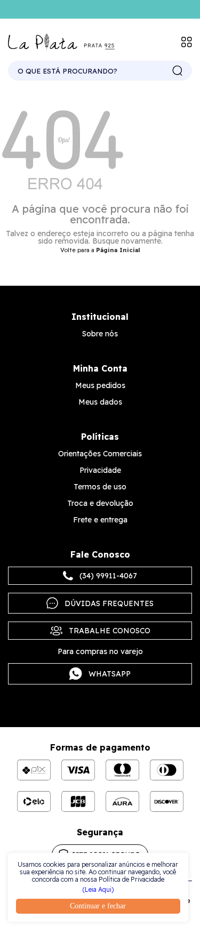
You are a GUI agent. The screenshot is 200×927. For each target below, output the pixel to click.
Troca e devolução (100, 503)
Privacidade (100, 470)
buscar (177, 71)
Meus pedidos (100, 385)
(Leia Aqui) (98, 889)
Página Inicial (118, 250)
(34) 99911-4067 (108, 576)
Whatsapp (110, 674)
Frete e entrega (100, 520)
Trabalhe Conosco (109, 630)
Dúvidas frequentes (109, 603)
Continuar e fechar (98, 906)
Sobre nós (100, 333)
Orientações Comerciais (100, 453)
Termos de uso (100, 486)
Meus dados (100, 402)
